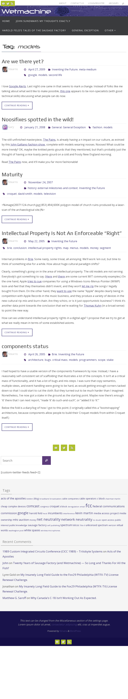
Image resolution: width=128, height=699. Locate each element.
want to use (64, 285)
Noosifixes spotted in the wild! (38, 117)
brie (9, 243)
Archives (113, 3)
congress (44, 499)
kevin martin (84, 506)
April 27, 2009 (36, 69)
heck (45, 506)
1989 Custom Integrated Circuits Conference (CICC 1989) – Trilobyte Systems (52, 544)
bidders (29, 491)
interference (69, 506)
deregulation (73, 499)
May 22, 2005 (36, 236)
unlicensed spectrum (97, 517)
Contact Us (77, 3)
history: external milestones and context (53, 185)
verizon (112, 518)
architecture (35, 353)
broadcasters (55, 491)
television (50, 189)
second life (55, 74)
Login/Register (96, 3)
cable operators (87, 491)
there (61, 271)
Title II (82, 518)
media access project (106, 505)
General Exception (74, 125)
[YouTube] (3, 3)
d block (63, 498)
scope (101, 353)
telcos (76, 517)
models (42, 74)
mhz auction (21, 512)
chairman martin (112, 491)
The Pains (49, 138)
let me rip (88, 280)
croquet (12, 189)
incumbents (55, 506)
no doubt (97, 512)
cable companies (70, 491)
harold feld (35, 505)
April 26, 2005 (36, 348)
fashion (97, 125)
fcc (89, 498)
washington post (16, 523)
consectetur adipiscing (64, 617)
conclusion (20, 243)
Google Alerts (17, 84)
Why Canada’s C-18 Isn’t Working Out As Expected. (64, 590)
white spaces (32, 523)
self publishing (53, 518)
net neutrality (48, 511)
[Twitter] (7, 3)
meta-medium (87, 69)
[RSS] (12, 3)
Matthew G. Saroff (14, 590)
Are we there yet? (23, 61)
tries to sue (35, 275)
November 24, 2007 (40, 180)
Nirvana (63, 623)
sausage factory (37, 517)
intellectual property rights (45, 243)
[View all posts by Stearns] (20, 69)
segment (105, 243)
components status (25, 341)
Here (49, 271)
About (62, 3)
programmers (88, 353)
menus (74, 243)
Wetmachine (26, 11)
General (57, 125)
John (5, 555)
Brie (30, 253)
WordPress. (75, 623)
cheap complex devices (13, 498)
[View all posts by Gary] (16, 125)
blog (36, 491)
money (94, 243)
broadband (44, 491)
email (82, 499)
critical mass (60, 353)
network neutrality (76, 511)
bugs (48, 353)
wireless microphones (50, 523)
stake (110, 353)
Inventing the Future (65, 69)
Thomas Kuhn (92, 300)
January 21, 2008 (34, 125)
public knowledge (18, 517)
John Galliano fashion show (28, 143)
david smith (25, 189)
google (32, 74)
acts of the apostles (13, 491)
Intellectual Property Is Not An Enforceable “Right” (62, 228)
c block (101, 491)
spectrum (66, 518)
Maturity (12, 172)
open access (108, 512)
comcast (33, 498)
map (65, 243)
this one (65, 89)
